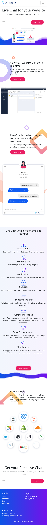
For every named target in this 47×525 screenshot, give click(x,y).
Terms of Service (31, 496)
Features (5, 499)
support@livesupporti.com (12, 516)
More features (23, 368)
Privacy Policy (29, 499)
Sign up (5, 496)
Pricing (4, 501)
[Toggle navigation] (43, 3)
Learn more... (17, 79)
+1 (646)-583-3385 (8, 513)
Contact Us (6, 503)
